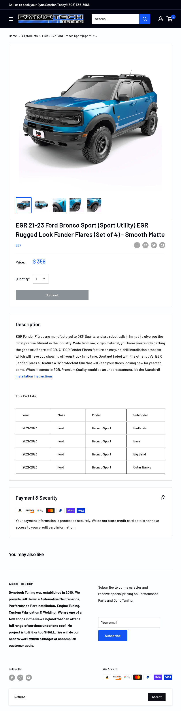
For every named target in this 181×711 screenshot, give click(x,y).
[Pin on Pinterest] (145, 244)
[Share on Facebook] (137, 244)
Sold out (52, 295)
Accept (157, 697)
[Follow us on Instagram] (20, 678)
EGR (18, 245)
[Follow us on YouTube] (29, 678)
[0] (169, 18)
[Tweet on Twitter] (154, 244)
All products (29, 36)
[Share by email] (162, 244)
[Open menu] (11, 19)
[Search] (144, 19)
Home (13, 36)
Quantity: (23, 279)
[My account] (160, 18)
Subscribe (113, 635)
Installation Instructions (34, 376)
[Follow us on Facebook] (12, 678)
